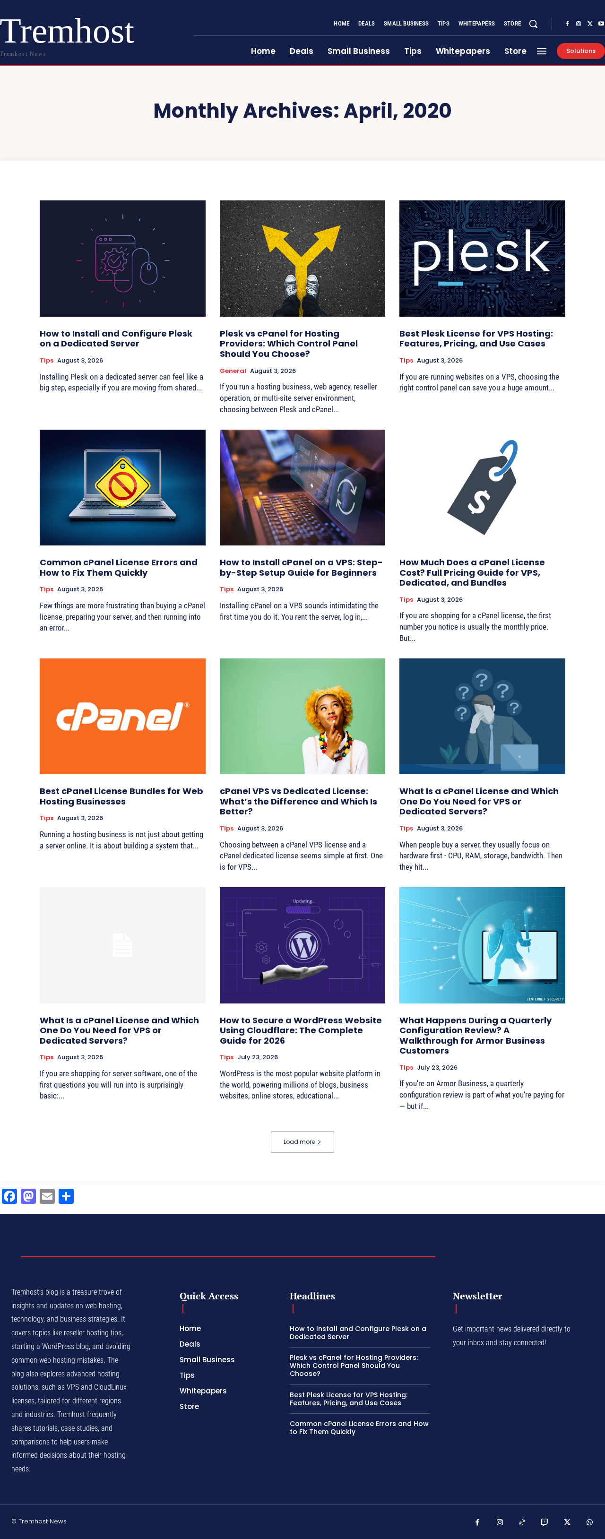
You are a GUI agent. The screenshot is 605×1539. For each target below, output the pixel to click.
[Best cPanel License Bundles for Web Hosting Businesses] (123, 716)
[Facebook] (567, 24)
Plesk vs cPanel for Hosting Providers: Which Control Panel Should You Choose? (289, 344)
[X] (590, 24)
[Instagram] (578, 24)
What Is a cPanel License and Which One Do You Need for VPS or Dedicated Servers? (479, 801)
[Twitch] (545, 1523)
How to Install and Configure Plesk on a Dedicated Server (116, 339)
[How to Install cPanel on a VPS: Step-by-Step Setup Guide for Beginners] (303, 487)
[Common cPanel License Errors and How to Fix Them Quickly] (123, 487)
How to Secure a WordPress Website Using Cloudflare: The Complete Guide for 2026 (301, 1030)
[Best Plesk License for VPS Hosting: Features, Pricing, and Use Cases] (482, 258)
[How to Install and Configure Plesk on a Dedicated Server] (123, 258)
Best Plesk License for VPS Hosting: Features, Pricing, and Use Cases (476, 339)
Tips (46, 360)
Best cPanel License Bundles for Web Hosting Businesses (121, 796)
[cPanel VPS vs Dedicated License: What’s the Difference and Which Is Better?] (303, 716)
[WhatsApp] (590, 1523)
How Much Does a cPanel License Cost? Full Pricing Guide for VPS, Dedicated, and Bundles (472, 572)
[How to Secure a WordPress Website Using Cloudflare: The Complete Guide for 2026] (303, 945)
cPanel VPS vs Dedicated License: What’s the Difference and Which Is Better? (298, 801)
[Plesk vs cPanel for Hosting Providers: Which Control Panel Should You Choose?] (303, 258)
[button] (533, 23)
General (233, 371)
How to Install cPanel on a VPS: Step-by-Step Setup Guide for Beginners (301, 567)
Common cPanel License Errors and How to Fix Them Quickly (119, 567)
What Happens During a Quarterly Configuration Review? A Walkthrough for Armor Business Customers (475, 1035)
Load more (299, 1142)
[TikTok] (522, 1523)
